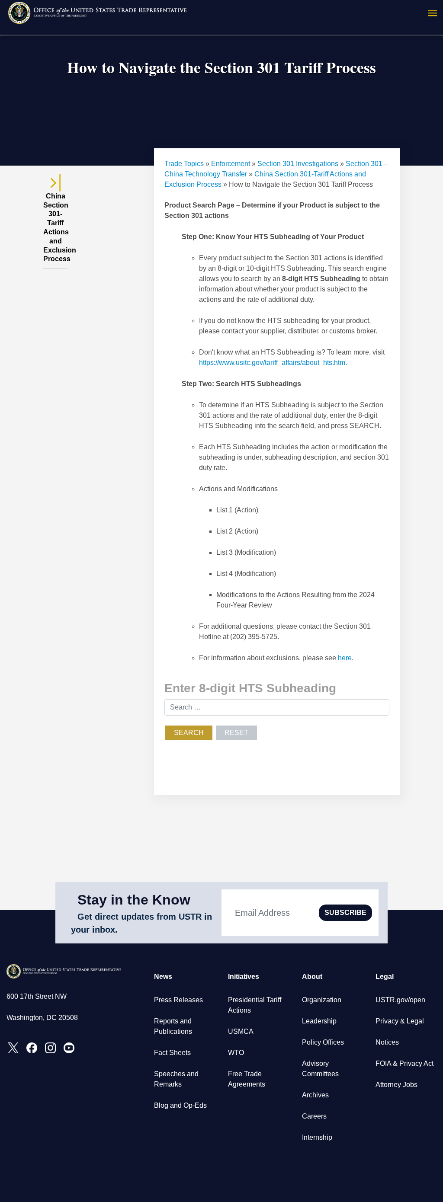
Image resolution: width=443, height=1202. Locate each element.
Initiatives (243, 976)
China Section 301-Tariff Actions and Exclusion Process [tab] (55, 227)
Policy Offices (323, 1042)
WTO (236, 1052)
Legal (385, 976)
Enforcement (230, 163)
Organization (321, 1000)
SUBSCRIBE (345, 912)
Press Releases (178, 1000)
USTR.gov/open (400, 1000)
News (163, 976)
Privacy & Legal (400, 1021)
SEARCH (189, 732)
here (345, 658)
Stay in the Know (133, 900)
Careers (314, 1116)
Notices (387, 1042)
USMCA (241, 1031)
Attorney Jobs (396, 1084)
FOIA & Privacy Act (404, 1063)
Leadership (319, 1021)
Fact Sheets (172, 1052)
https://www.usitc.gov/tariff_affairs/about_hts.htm (272, 362)
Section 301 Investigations (297, 163)
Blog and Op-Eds (180, 1105)
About (312, 976)
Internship (317, 1137)
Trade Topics (184, 163)
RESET (236, 732)
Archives (315, 1095)
